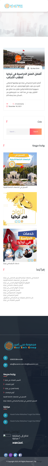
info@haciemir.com (31, 364)
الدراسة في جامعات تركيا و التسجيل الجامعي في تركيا (21, 277)
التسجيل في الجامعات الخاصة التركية (15, 280)
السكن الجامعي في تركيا (11, 290)
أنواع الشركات (9, 384)
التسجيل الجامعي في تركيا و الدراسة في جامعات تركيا (20, 401)
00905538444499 (16, 359)
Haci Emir (36, 68)
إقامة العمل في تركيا (12, 388)
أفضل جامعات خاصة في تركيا (13, 285)
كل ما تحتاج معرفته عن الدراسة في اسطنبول (18, 297)
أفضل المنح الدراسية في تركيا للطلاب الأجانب (24, 75)
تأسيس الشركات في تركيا (11, 300)
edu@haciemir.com (17, 364)
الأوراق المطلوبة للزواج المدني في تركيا (16, 282)
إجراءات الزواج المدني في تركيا (13, 287)
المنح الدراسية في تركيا (10, 295)
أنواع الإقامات (9, 392)
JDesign (39, 461)
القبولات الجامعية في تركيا (12, 292)
